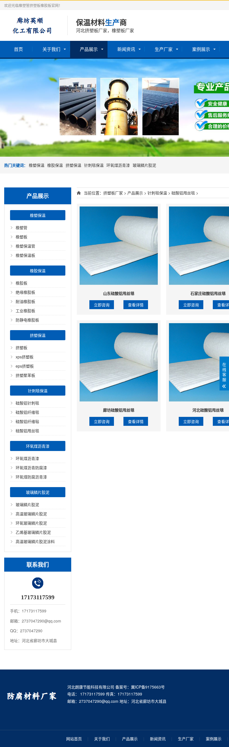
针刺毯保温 (94, 165)
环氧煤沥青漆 (118, 165)
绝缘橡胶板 (25, 292)
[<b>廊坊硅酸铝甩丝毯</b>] (119, 362)
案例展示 (201, 49)
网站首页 (74, 738)
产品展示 (89, 49)
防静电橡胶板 (27, 320)
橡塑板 (21, 236)
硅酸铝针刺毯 (27, 403)
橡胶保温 (55, 165)
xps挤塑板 (25, 357)
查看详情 (136, 304)
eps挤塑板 (25, 366)
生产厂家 (164, 49)
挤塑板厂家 (113, 193)
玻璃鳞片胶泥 (144, 165)
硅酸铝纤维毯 (27, 412)
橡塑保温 (36, 165)
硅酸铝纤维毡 (27, 421)
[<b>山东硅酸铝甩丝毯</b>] (119, 245)
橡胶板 (21, 283)
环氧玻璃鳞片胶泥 (31, 523)
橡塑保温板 (25, 255)
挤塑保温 (73, 165)
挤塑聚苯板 (25, 375)
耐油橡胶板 (25, 301)
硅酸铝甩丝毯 (27, 430)
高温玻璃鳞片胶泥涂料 (35, 541)
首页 (18, 49)
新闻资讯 (126, 49)
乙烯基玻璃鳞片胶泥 (33, 532)
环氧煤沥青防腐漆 (31, 467)
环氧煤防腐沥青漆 (31, 477)
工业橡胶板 (25, 310)
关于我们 (51, 49)
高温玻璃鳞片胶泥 (31, 513)
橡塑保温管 (25, 246)
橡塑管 (21, 227)
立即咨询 (101, 304)
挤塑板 (21, 347)
